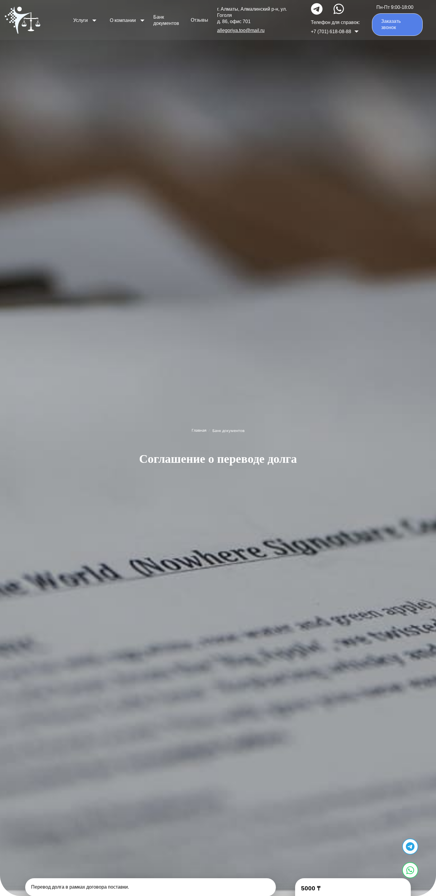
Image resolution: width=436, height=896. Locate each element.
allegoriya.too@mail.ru (241, 30)
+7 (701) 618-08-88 (331, 31)
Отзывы (199, 20)
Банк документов (166, 20)
